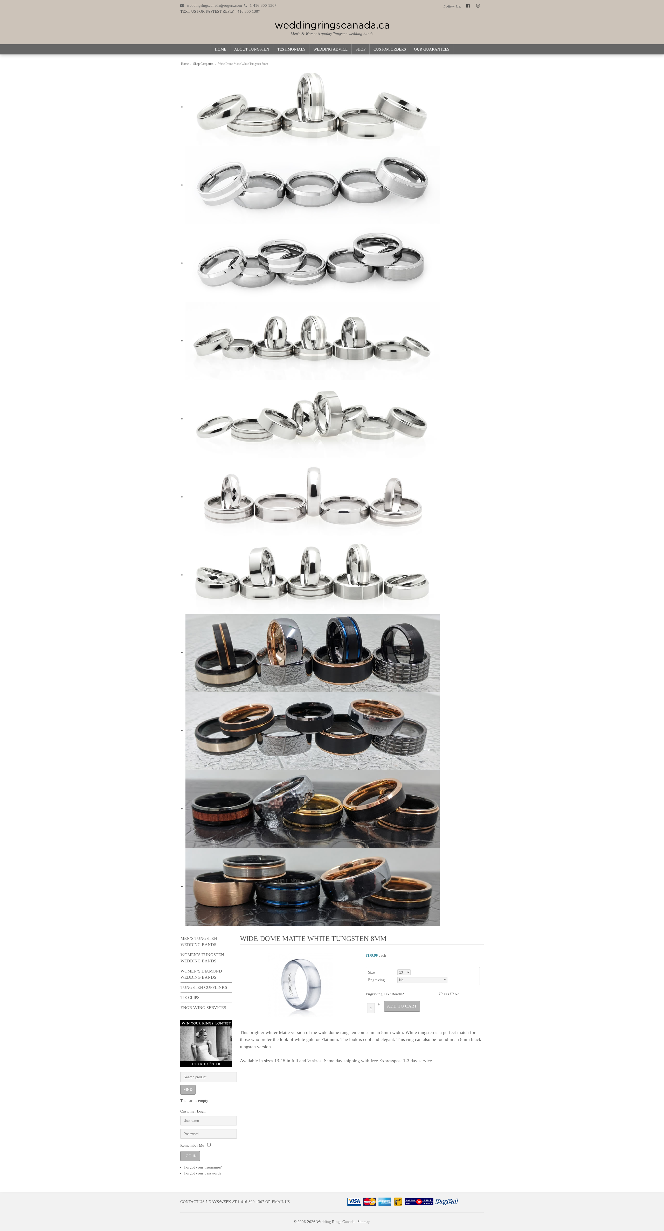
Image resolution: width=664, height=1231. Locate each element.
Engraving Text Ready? (385, 994)
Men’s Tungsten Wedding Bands (199, 941)
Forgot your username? (203, 1167)
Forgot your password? (203, 1173)
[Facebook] (468, 6)
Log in (190, 1156)
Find (187, 1090)
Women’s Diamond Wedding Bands (201, 974)
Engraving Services (203, 1007)
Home (220, 49)
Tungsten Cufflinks (204, 987)
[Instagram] (478, 6)
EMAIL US (281, 1201)
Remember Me (192, 1145)
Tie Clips (190, 997)
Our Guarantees (431, 49)
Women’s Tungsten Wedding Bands (202, 958)
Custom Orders (390, 49)
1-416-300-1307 (251, 1201)
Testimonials (291, 49)
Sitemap (363, 1221)
